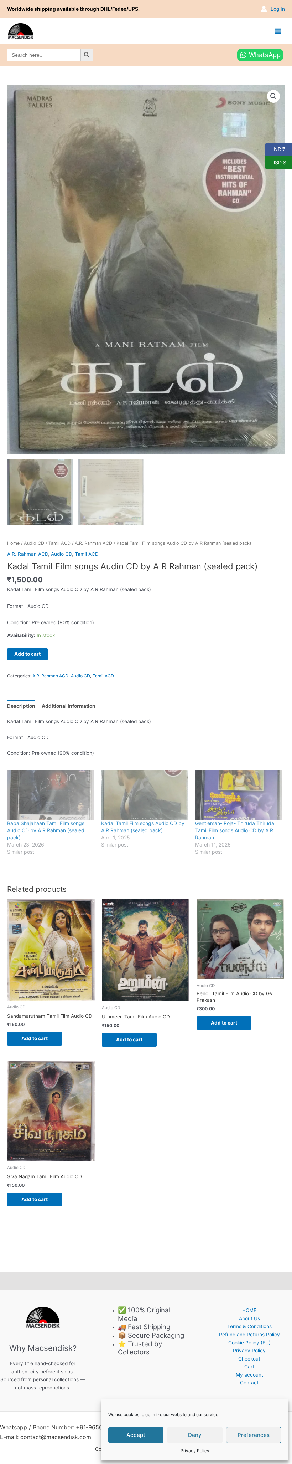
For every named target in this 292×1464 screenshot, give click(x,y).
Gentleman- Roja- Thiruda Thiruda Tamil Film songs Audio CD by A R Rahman (234, 830)
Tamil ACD (59, 543)
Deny (195, 1435)
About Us (249, 1318)
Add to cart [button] (34, 1038)
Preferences (254, 1435)
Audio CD (34, 543)
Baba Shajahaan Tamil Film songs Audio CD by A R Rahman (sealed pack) (45, 830)
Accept (135, 1435)
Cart (249, 1366)
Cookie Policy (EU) (249, 1343)
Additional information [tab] (68, 706)
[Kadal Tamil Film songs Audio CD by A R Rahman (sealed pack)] (144, 794)
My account (249, 1375)
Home (13, 543)
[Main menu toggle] (278, 31)
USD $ (275, 162)
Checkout (249, 1359)
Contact (249, 1383)
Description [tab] (21, 706)
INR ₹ (275, 149)
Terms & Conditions (249, 1326)
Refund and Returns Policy (249, 1334)
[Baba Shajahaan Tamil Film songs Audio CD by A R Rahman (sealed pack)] (50, 794)
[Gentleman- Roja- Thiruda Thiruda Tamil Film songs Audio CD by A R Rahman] (238, 794)
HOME (249, 1310)
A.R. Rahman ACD (93, 543)
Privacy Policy (195, 1450)
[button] (273, 96)
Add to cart (27, 654)
